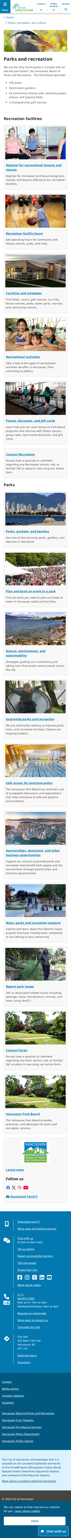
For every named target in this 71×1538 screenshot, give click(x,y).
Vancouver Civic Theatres (18, 1420)
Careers (7, 1382)
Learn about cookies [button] (27, 1511)
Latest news (15, 1170)
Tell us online (25, 1249)
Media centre (10, 1388)
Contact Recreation (20, 454)
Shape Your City (27, 1270)
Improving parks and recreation (30, 719)
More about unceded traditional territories (29, 1481)
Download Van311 (24, 1196)
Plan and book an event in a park (31, 591)
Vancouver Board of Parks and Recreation (28, 1413)
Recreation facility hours (24, 233)
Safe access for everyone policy (29, 783)
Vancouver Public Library (17, 1441)
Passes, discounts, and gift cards (30, 421)
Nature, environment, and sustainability (25, 653)
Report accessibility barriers (35, 1256)
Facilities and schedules (24, 293)
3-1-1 (20, 1294)
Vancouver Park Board (23, 1114)
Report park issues (20, 986)
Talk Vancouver (26, 1263)
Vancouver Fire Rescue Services (22, 1427)
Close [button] (34, 1521)
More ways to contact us (32, 1320)
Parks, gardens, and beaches (27, 531)
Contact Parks (16, 1050)
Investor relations (13, 1395)
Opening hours (27, 1355)
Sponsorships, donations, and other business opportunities (33, 852)
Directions (23, 1362)
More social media (29, 1285)
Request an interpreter (32, 1313)
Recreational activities (23, 357)
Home (10, 17)
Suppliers (8, 1402)
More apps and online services (36, 1228)
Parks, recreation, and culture (27, 23)
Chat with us (25, 1238)
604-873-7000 (25, 1298)
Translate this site (28, 1327)
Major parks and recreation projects (33, 923)
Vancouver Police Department (20, 1434)
